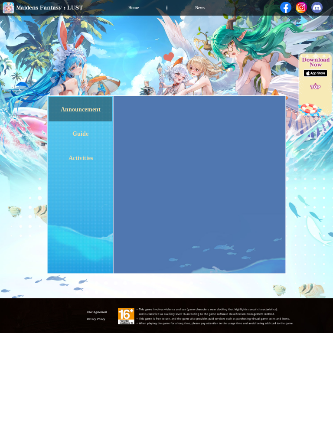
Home (133, 7)
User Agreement (97, 312)
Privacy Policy (96, 319)
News (200, 7)
